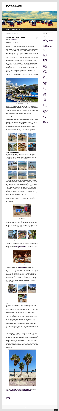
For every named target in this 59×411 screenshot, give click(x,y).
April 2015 (44, 77)
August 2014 (45, 82)
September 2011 (45, 110)
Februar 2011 (45, 118)
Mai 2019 (44, 65)
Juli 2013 (44, 93)
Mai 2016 (44, 73)
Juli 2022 (44, 56)
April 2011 (44, 116)
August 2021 (45, 59)
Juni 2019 (44, 64)
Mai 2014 (44, 86)
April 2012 (44, 103)
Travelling (7, 29)
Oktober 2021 (45, 58)
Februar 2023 (45, 54)
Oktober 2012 (45, 96)
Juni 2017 (44, 70)
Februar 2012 (45, 105)
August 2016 (45, 72)
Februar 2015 (45, 78)
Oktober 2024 (45, 50)
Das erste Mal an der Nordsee (48, 40)
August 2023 (45, 53)
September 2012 (45, 98)
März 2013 (44, 95)
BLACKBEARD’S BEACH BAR (21, 246)
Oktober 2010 (45, 121)
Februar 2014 (45, 88)
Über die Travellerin (14, 29)
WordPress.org (8, 401)
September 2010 (45, 122)
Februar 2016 (45, 76)
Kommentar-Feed (9, 399)
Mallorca (15, 390)
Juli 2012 (44, 99)
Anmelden (8, 397)
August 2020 (45, 60)
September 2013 (45, 90)
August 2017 (45, 69)
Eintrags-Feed (8, 398)
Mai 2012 (44, 101)
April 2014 (44, 87)
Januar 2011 (45, 120)
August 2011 (45, 111)
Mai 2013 (44, 94)
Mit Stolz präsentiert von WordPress (32, 406)
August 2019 (45, 62)
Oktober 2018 (45, 66)
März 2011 (44, 117)
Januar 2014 (45, 89)
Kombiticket (18, 221)
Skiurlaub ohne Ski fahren (47, 46)
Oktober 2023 (45, 51)
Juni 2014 (44, 84)
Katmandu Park (18, 197)
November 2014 (45, 79)
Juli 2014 (44, 83)
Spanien (20, 389)
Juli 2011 (44, 112)
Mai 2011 (44, 115)
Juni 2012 (44, 100)
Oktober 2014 (45, 81)
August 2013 (45, 92)
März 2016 (44, 75)
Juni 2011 (44, 113)
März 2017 (44, 71)
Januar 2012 (45, 106)
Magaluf (12, 390)
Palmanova (19, 390)
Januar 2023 (45, 55)
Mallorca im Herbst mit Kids (15, 37)
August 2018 (45, 67)
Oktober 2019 (45, 61)
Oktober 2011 (45, 109)
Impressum (21, 29)
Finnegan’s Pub (22, 267)
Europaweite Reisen (15, 389)
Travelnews (27, 389)
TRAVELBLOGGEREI (14, 6)
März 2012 (44, 104)
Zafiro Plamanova (20, 73)
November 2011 (45, 107)
